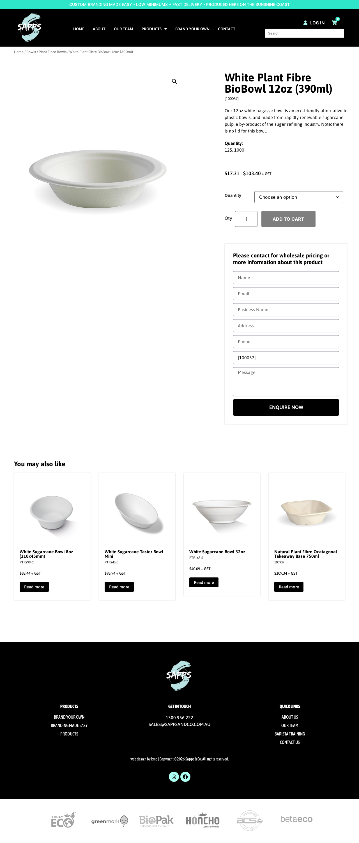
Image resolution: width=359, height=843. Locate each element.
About (99, 29)
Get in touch (179, 706)
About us (290, 716)
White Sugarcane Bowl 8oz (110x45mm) (46, 554)
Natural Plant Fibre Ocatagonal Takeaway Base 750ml (305, 554)
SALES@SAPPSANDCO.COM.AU (179, 724)
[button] (174, 81)
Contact (226, 29)
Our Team (123, 29)
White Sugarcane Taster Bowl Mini (134, 554)
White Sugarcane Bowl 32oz (217, 551)
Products (152, 29)
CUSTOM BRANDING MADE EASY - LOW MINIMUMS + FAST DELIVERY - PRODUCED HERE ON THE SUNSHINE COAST (179, 4)
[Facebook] (185, 777)
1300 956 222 (179, 717)
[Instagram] (174, 777)
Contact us (290, 742)
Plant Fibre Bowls (52, 52)
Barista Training (290, 733)
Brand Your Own (192, 29)
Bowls (31, 52)
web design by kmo (144, 759)
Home (78, 29)
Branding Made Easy (69, 725)
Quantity (233, 195)
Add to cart (288, 219)
